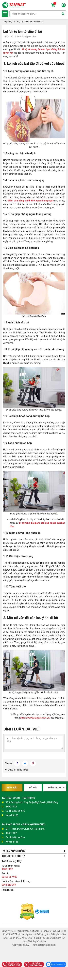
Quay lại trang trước (17, 769)
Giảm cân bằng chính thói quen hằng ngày (30, 200)
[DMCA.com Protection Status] (27, 912)
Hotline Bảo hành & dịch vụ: (16, 883)
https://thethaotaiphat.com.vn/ (35, 718)
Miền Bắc (12, 787)
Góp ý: (9, 875)
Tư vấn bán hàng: (11, 867)
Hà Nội (33, 787)
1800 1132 (11, 806)
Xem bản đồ (12, 815)
